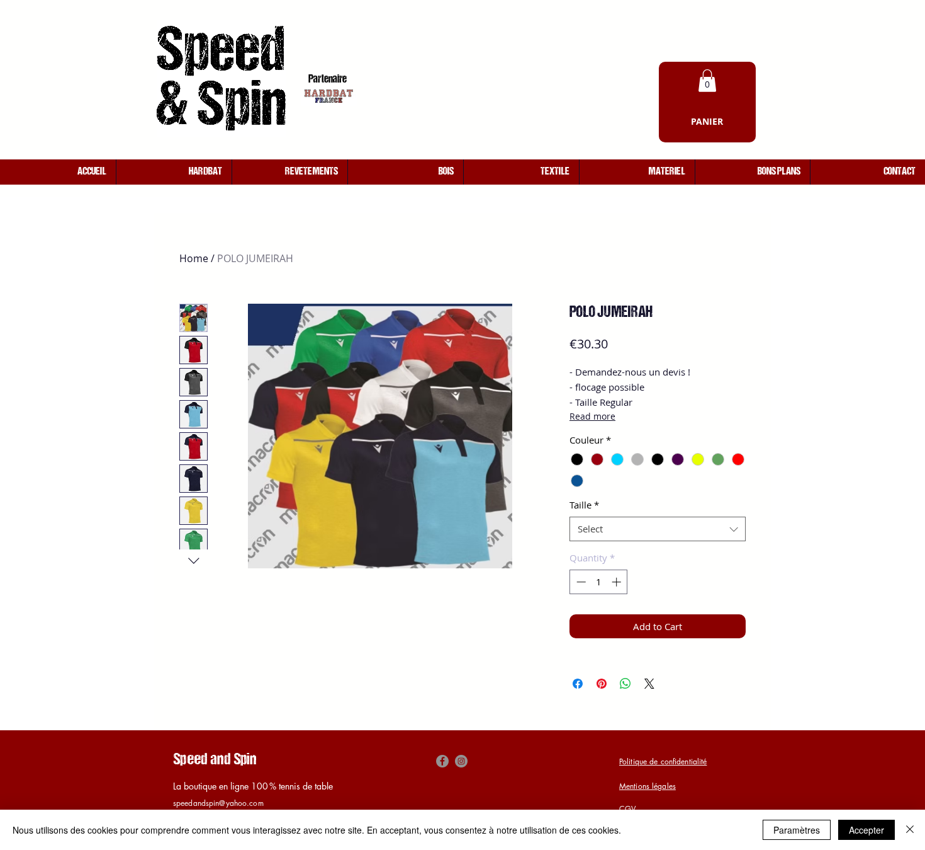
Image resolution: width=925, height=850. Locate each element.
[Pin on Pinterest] (601, 683)
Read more (592, 416)
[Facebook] (442, 761)
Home (193, 258)
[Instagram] (461, 761)
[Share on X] (649, 683)
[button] (707, 80)
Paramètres (796, 830)
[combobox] (657, 529)
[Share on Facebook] (577, 683)
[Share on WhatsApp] (625, 683)
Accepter (866, 830)
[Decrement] (579, 582)
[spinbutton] (598, 582)
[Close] (909, 830)
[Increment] (617, 582)
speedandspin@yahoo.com (218, 803)
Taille (584, 504)
